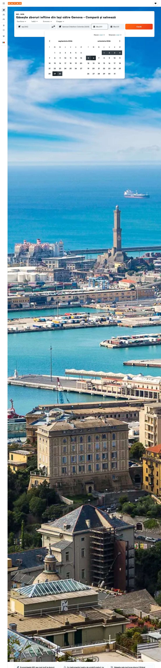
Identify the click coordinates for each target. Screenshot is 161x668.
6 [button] (81, 53)
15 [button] (55, 63)
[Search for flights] (4, 10)
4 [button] (70, 53)
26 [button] (76, 68)
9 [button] (60, 58)
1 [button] (54, 53)
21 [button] (49, 68)
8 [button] (54, 58)
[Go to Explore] (4, 25)
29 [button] (55, 74)
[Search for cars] (4, 19)
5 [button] (75, 53)
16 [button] (60, 63)
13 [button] (81, 58)
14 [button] (49, 63)
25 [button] (71, 68)
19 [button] (76, 63)
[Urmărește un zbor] (4, 30)
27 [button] (81, 68)
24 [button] (65, 68)
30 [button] (60, 74)
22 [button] (55, 68)
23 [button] (60, 68)
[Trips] (4, 36)
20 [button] (81, 63)
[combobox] (21, 21)
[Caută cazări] (4, 14)
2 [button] (60, 53)
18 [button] (70, 63)
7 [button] (49, 58)
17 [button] (65, 63)
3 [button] (65, 53)
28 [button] (49, 74)
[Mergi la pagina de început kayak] (15, 3)
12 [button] (76, 58)
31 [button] (114, 74)
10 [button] (65, 58)
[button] (3, 3)
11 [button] (70, 58)
